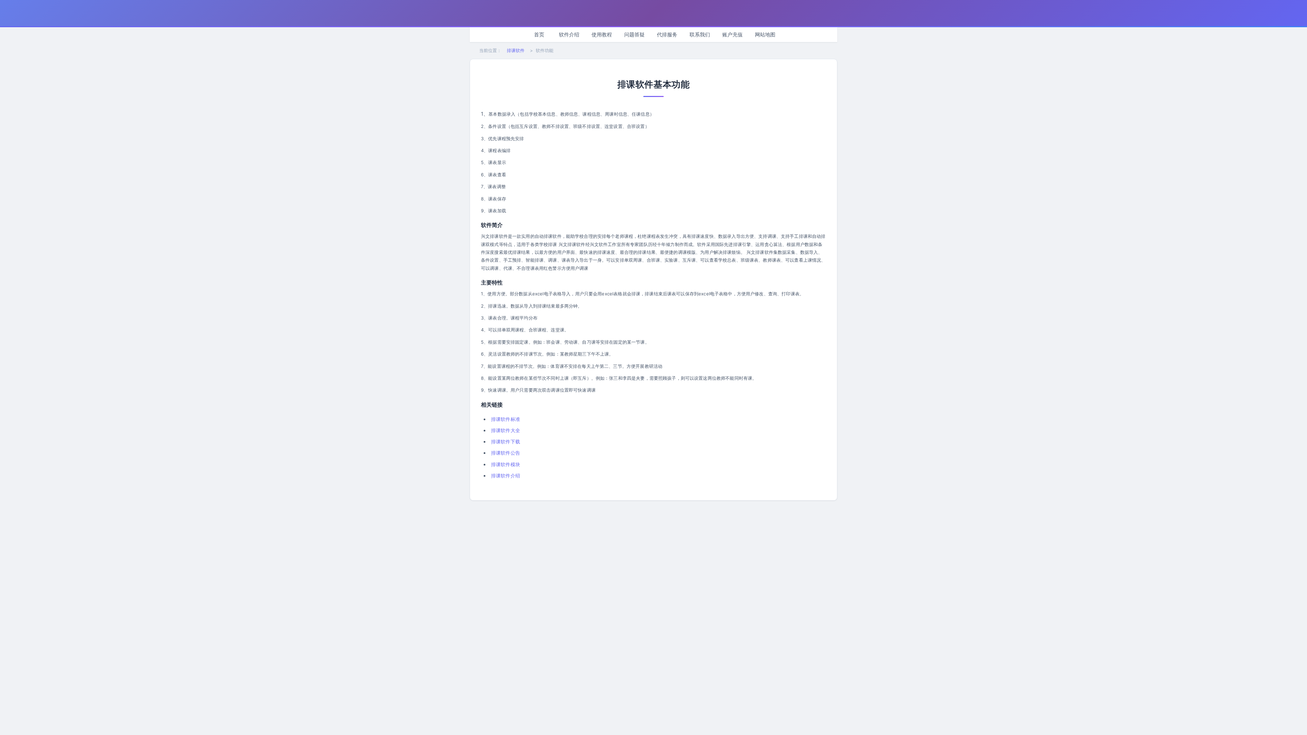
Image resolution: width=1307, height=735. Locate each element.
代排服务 (667, 34)
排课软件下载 (505, 441)
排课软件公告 (505, 453)
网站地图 (765, 34)
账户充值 (732, 34)
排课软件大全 (505, 430)
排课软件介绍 (505, 475)
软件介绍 (569, 34)
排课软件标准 (505, 419)
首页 (539, 34)
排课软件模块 (505, 464)
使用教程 (602, 34)
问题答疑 (634, 34)
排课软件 (516, 50)
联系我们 (700, 34)
